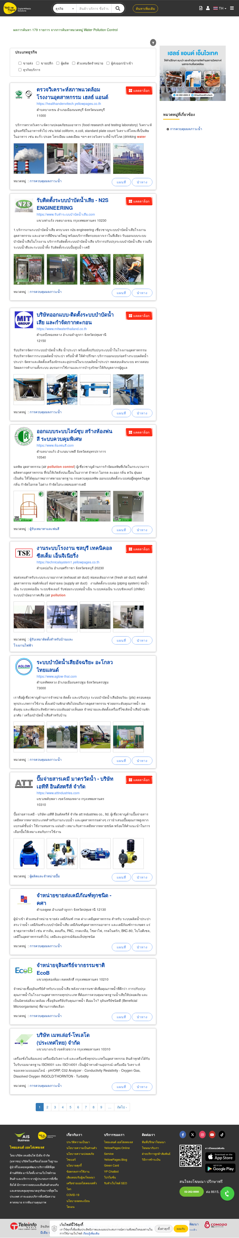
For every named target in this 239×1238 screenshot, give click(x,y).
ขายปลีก (47, 63)
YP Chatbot (111, 1171)
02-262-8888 (191, 1191)
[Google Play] (217, 1168)
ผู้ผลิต (65, 63)
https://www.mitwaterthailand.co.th (62, 328)
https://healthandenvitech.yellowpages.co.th (69, 103)
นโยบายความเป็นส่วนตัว (82, 1148)
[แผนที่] (121, 182)
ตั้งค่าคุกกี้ (164, 1229)
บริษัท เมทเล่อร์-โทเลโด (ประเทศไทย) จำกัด (63, 1038)
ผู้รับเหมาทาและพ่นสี (44, 528)
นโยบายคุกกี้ (74, 1165)
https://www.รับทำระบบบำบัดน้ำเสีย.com (66, 214)
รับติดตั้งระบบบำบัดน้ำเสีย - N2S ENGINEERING (73, 203)
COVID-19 (73, 1195)
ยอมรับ (181, 1229)
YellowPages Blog (115, 1159)
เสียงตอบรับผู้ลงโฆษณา (81, 1177)
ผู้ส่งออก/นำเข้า (122, 63)
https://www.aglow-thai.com (57, 676)
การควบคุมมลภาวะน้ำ (46, 180)
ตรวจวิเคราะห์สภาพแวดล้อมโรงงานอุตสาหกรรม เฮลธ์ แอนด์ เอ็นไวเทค (72, 96)
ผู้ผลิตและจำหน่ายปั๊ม (45, 876)
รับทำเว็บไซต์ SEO (115, 1183)
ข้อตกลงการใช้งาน (78, 1171)
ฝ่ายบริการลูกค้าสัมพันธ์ (156, 1154)
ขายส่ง (28, 63)
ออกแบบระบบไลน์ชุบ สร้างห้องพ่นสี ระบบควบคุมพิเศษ (74, 434)
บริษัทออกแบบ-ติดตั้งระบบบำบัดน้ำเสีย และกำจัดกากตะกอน (75, 318)
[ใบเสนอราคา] (200, 8)
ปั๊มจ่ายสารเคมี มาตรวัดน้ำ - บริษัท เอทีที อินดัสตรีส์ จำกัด (75, 782)
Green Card (111, 1165)
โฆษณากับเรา (150, 1148)
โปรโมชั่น (110, 1177)
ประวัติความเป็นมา (78, 1142)
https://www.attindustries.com (58, 792)
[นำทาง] (142, 182)
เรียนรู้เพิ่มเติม (91, 1233)
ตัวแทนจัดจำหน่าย (90, 63)
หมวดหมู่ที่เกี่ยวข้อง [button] (179, 114)
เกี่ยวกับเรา (74, 1134)
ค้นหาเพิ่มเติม (145, 8)
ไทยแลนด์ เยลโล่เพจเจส (27, 1147)
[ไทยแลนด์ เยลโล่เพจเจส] (192, 1134)
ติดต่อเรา (148, 1134)
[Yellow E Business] (182, 1134)
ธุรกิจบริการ (31, 69)
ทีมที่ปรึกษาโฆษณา (153, 1142)
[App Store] (217, 1156)
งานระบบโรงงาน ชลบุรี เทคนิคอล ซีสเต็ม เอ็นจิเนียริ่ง (74, 551)
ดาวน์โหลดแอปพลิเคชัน (214, 1148)
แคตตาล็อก (141, 90)
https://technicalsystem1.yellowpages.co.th (68, 562)
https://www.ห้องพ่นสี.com (55, 445)
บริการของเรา (114, 1134)
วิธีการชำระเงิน (151, 1159)
